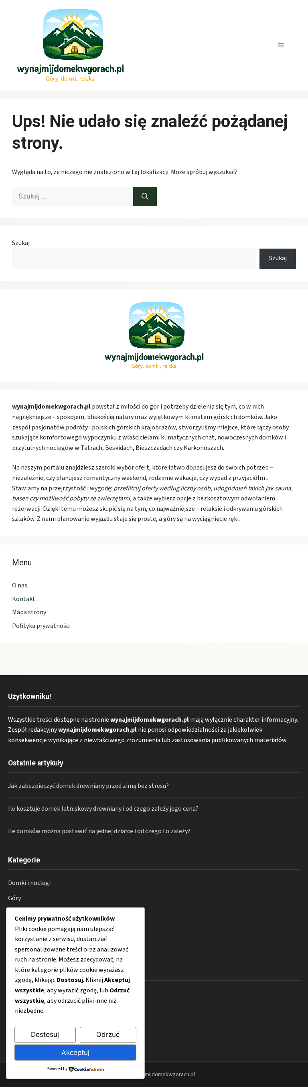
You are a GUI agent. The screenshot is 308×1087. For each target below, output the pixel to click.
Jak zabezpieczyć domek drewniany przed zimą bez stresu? (88, 785)
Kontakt (23, 599)
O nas (19, 585)
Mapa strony (29, 612)
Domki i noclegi (29, 883)
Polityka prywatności (41, 625)
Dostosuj (45, 1034)
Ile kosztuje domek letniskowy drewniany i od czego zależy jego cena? (103, 808)
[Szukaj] (145, 196)
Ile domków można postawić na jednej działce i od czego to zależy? (99, 831)
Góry (14, 898)
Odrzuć (108, 1034)
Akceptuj (75, 1053)
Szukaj (21, 243)
